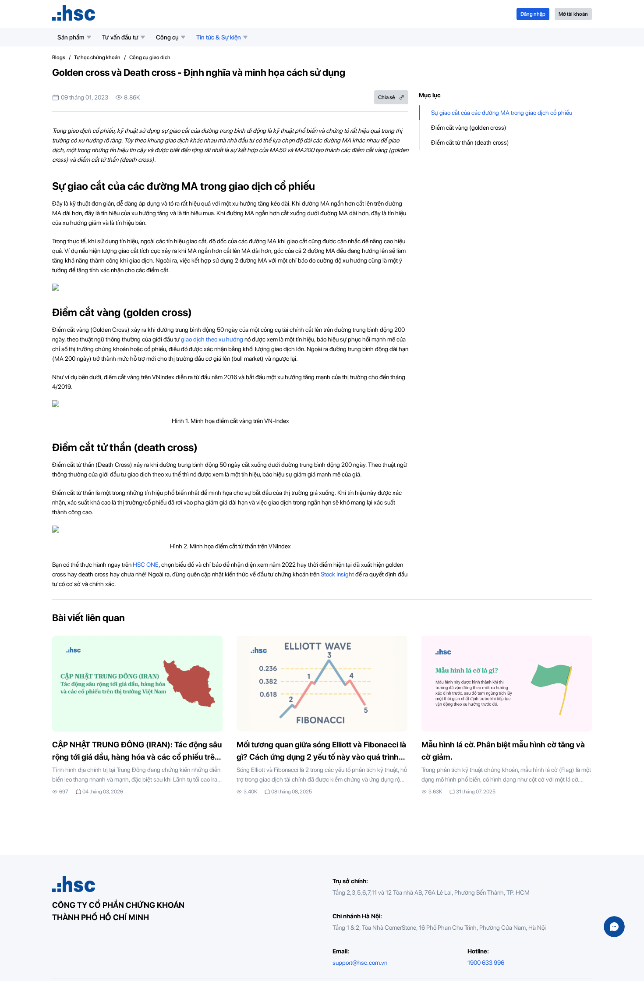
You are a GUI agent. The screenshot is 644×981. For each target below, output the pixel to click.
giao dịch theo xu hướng (212, 339)
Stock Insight (337, 574)
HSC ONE (146, 564)
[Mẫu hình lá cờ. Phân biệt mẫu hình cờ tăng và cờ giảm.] (506, 716)
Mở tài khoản (573, 14)
